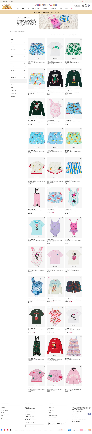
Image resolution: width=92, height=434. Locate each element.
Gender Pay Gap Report (53, 415)
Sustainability (51, 410)
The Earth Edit (77, 421)
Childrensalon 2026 (23, 429)
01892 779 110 (28, 414)
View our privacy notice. (76, 416)
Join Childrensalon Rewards (79, 419)
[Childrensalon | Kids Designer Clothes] (7, 6)
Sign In (12, 1)
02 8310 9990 (31, 416)
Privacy (45, 429)
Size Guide (3, 412)
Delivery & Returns (4, 410)
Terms (39, 429)
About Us (50, 408)
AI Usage (51, 429)
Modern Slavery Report (53, 417)
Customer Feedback (5, 413)
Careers (50, 412)
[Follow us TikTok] (11, 430)
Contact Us (3, 407)
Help (2, 415)
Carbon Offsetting (5, 418)
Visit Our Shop (51, 407)
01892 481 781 (33, 422)
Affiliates (50, 413)
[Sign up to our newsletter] (89, 414)
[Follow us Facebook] (1, 430)
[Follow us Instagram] (4, 430)
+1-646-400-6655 (30, 418)
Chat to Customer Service (30, 408)
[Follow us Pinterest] (7, 430)
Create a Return (4, 408)
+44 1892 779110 (33, 419)
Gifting (2, 417)
